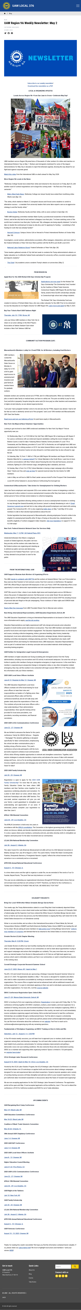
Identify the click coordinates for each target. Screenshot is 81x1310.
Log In (4, 1297)
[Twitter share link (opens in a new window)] (5, 33)
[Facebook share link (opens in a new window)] (8, 33)
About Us (32, 1270)
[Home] (5, 13)
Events (31, 1278)
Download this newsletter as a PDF (40, 86)
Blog (10, 13)
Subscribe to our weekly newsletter (40, 83)
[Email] (12, 33)
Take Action (32, 1282)
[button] (75, 1267)
